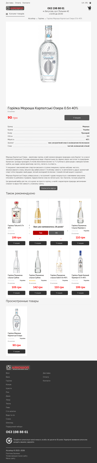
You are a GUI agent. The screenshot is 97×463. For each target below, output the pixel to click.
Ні (56, 233)
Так (40, 233)
